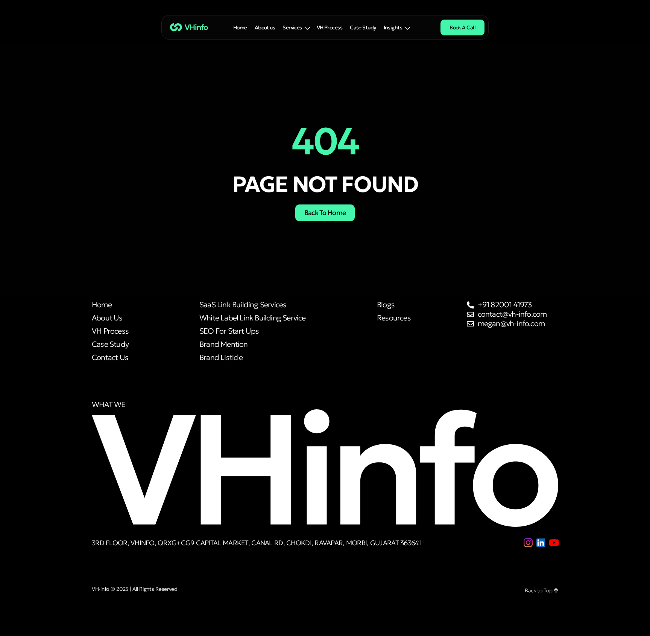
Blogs (386, 305)
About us (265, 27)
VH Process (329, 27)
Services (292, 27)
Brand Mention (223, 344)
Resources (394, 318)
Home (240, 27)
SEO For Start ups (229, 331)
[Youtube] (553, 542)
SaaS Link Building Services (242, 305)
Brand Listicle (221, 357)
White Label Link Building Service (252, 318)
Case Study (363, 27)
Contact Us (110, 357)
